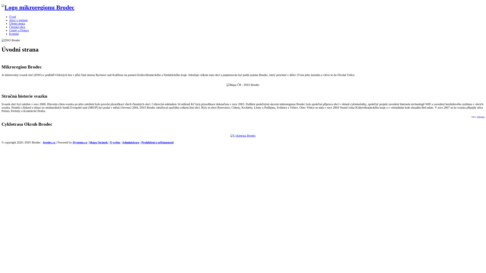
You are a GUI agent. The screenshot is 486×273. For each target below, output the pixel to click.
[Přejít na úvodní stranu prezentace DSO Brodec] (38, 7)
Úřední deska (17, 23)
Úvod (12, 16)
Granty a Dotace (19, 30)
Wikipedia (480, 117)
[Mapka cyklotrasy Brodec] (243, 135)
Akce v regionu (18, 20)
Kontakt (14, 33)
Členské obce (17, 27)
